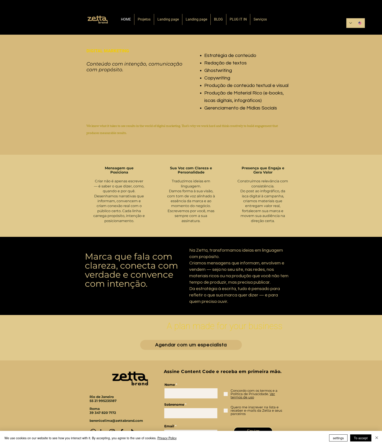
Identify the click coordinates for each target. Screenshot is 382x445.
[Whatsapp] (349, 12)
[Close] (376, 437)
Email (169, 426)
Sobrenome (174, 404)
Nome (169, 384)
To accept (361, 438)
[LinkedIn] (356, 12)
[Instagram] (364, 12)
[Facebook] (372, 12)
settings (338, 438)
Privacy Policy (167, 438)
